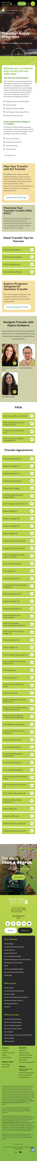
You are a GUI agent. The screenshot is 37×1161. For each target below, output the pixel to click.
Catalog (4, 1055)
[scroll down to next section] (18, 55)
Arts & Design (8, 944)
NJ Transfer (7, 174)
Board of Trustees (24, 1052)
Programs (5, 1050)
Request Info (18, 889)
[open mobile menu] (33, 3)
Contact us (25, 930)
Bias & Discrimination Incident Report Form (18, 1101)
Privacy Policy (18, 1144)
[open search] (29, 4)
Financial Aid (5, 1066)
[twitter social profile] (18, 923)
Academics (5, 1048)
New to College (9, 994)
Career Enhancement (8, 1052)
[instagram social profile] (24, 923)
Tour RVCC (19, 882)
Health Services (9, 950)
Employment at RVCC (25, 1075)
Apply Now (19, 876)
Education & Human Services (14, 972)
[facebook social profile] (13, 923)
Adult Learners (9, 988)
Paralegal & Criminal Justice (13, 963)
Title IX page (22, 1101)
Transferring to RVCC (11, 1003)
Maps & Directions (18, 916)
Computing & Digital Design (13, 969)
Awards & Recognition (25, 1057)
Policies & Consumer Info (26, 1072)
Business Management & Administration (17, 959)
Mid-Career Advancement (13, 1029)
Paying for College (7, 1062)
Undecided (8, 975)
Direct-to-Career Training (12, 1022)
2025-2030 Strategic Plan (26, 1062)
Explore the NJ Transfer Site (16, 198)
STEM (6, 966)
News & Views (23, 1059)
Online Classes (9, 1038)
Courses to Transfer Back (12, 1019)
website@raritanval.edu (10, 1122)
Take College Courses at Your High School (18, 1035)
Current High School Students (14, 991)
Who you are (10, 983)
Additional (22, 1066)
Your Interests (10, 939)
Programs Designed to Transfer (17, 307)
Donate (10, 930)
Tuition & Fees (6, 1064)
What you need (23, 10)
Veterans (7, 1007)
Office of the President (25, 1055)
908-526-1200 (16, 912)
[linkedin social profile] (7, 923)
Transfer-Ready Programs (12, 1025)
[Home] (3, 10)
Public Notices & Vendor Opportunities (26, 1069)
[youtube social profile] (29, 923)
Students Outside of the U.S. (13, 1000)
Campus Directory (24, 1077)
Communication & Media (12, 956)
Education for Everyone (12, 10)
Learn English (8, 1032)
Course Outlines (6, 1057)
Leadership (22, 1050)
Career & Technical (10, 953)
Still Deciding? (9, 1041)
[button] (33, 1149)
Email (18, 918)
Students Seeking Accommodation (16, 997)
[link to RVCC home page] (18, 901)
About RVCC (23, 1048)
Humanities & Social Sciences (14, 947)
